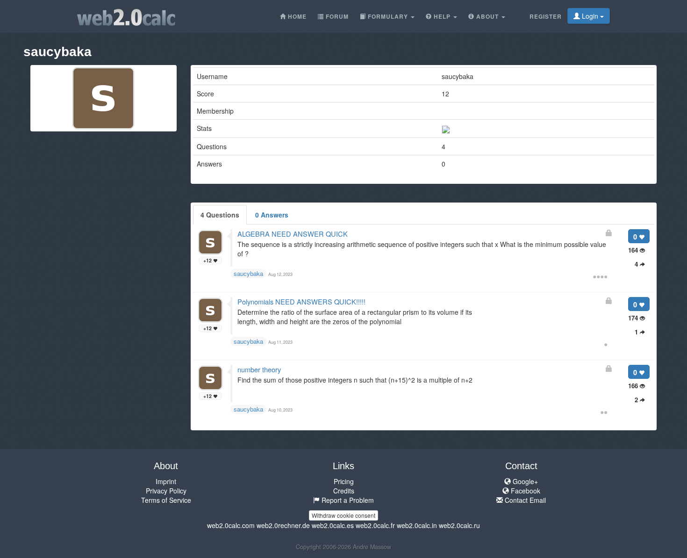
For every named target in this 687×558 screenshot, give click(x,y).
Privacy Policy (166, 490)
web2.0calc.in (417, 525)
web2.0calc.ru (459, 525)
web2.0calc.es (333, 525)
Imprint (166, 481)
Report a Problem (347, 500)
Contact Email (524, 500)
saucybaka (248, 273)
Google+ (524, 481)
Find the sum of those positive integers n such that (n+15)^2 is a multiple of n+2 (354, 379)
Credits (343, 490)
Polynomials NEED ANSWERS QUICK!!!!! (301, 301)
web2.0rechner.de (283, 525)
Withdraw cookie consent (343, 515)
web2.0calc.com (231, 525)
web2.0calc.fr (375, 525)
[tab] (220, 215)
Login (590, 16)
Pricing (344, 481)
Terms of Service (166, 500)
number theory (259, 369)
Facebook (524, 490)
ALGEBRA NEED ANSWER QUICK (292, 234)
